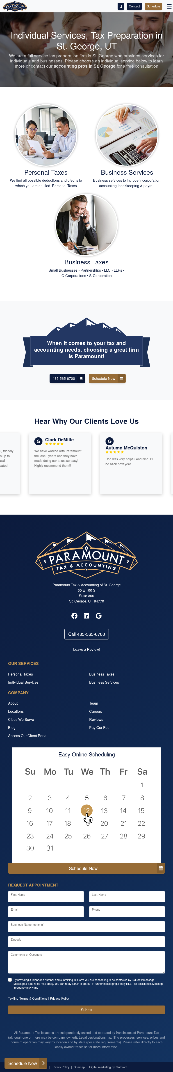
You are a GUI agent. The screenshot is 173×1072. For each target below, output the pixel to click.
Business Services (104, 682)
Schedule (153, 6)
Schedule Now (83, 868)
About (13, 703)
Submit (86, 1009)
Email (14, 909)
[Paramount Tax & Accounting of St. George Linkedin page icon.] (86, 615)
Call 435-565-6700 (86, 634)
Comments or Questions (27, 954)
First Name (18, 894)
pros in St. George (85, 66)
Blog (12, 727)
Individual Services (23, 682)
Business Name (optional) (27, 924)
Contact (134, 6)
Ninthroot (121, 1067)
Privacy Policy (60, 1067)
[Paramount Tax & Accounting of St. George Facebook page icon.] (74, 615)
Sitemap (79, 1067)
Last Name (99, 894)
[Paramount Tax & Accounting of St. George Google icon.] (98, 615)
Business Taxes (101, 674)
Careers (95, 711)
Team (93, 703)
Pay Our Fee (99, 727)
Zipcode (16, 939)
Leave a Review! (86, 649)
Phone (96, 909)
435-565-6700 (63, 378)
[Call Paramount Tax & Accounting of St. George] (121, 6)
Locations (16, 711)
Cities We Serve (21, 719)
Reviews (96, 719)
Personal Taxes (20, 674)
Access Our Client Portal (27, 735)
